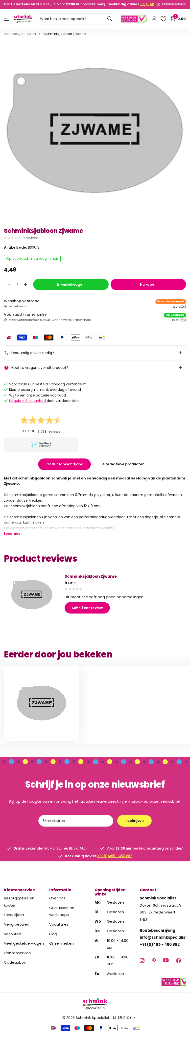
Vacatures (59, 924)
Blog (53, 933)
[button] (25, 284)
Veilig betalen (16, 924)
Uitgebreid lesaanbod (28, 400)
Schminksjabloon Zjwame (91, 576)
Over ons (57, 898)
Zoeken (110, 18)
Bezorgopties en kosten (19, 901)
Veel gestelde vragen (24, 943)
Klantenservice (19, 890)
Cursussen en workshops (61, 911)
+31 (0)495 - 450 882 (114, 856)
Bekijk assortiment (7, 19)
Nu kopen (148, 284)
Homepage (13, 33)
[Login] (154, 18)
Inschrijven (134, 820)
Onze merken (61, 943)
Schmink (33, 33)
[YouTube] (166, 960)
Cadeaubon (15, 962)
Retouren (12, 933)
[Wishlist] (163, 18)
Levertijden (14, 914)
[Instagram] (142, 960)
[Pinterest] (154, 960)
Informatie (60, 890)
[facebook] (178, 960)
